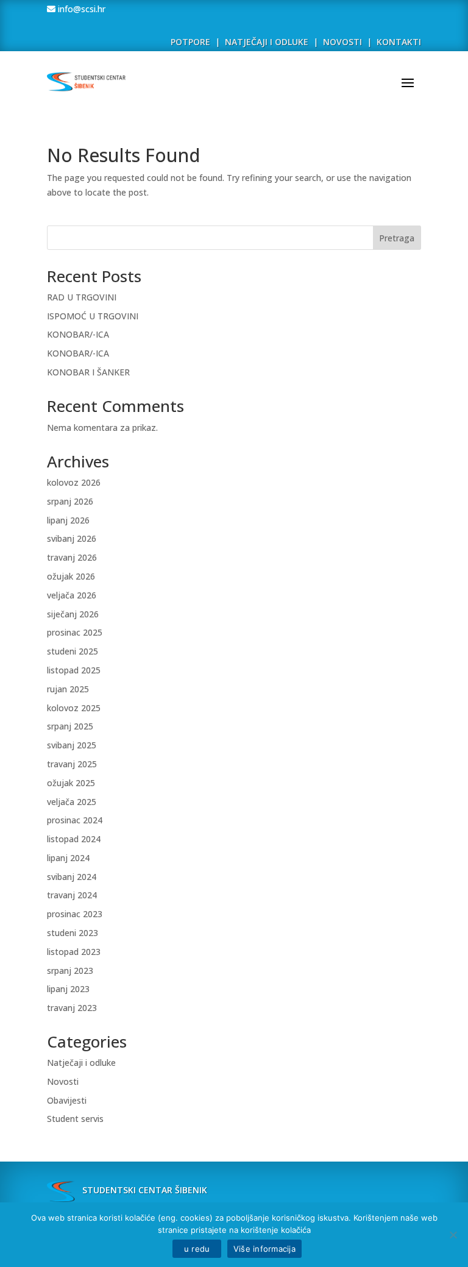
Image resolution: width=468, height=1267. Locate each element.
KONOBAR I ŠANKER (88, 372)
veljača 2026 (71, 595)
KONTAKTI (399, 42)
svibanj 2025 (71, 745)
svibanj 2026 (71, 538)
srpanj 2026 (70, 501)
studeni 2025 (72, 651)
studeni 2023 (72, 933)
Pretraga (396, 238)
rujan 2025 (68, 689)
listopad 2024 (74, 839)
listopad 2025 (74, 670)
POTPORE (190, 42)
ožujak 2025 (71, 783)
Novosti (63, 1081)
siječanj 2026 (73, 614)
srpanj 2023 (70, 970)
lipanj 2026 (68, 520)
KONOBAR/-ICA (78, 334)
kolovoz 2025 (74, 708)
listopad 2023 (74, 951)
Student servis (75, 1118)
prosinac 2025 (74, 632)
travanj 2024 (72, 895)
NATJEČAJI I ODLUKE (266, 42)
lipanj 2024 (68, 858)
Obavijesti (67, 1100)
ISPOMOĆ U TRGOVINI (92, 316)
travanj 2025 (72, 764)
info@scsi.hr (80, 9)
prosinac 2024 (74, 820)
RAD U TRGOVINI (81, 297)
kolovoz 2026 (74, 482)
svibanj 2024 (71, 876)
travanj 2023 (72, 1007)
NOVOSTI (343, 42)
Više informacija (264, 1249)
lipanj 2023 (68, 989)
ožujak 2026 (71, 576)
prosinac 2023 (74, 914)
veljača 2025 (71, 801)
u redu (197, 1249)
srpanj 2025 (70, 726)
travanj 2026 (72, 557)
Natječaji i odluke (81, 1062)
